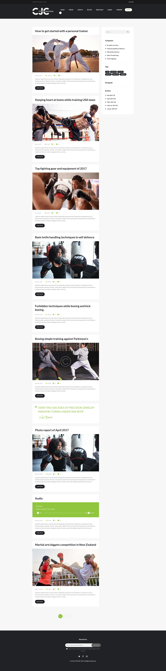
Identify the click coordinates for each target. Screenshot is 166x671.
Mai (110, 95)
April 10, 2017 (39, 383)
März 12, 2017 (39, 589)
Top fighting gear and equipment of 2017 (61, 168)
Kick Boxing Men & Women (116, 48)
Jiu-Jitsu (120, 71)
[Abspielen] (38, 513)
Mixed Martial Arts (113, 52)
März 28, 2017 (39, 474)
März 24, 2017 (39, 520)
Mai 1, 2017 (38, 213)
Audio (39, 498)
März (110, 102)
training (123, 74)
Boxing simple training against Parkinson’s (61, 338)
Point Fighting (111, 58)
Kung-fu (108, 74)
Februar (111, 105)
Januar (111, 109)
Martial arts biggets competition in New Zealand (65, 544)
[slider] (92, 513)
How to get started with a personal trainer (61, 31)
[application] (66, 513)
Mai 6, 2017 (38, 144)
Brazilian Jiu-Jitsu (112, 45)
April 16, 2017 (39, 314)
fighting (113, 71)
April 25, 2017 (39, 282)
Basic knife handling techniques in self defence (64, 237)
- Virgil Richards (45, 418)
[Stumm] (89, 513)
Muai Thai (115, 74)
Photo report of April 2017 (52, 430)
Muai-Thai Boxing (112, 55)
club (107, 71)
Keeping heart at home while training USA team (65, 99)
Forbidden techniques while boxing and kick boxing (63, 307)
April (110, 98)
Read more (40, 87)
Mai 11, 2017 (38, 75)
